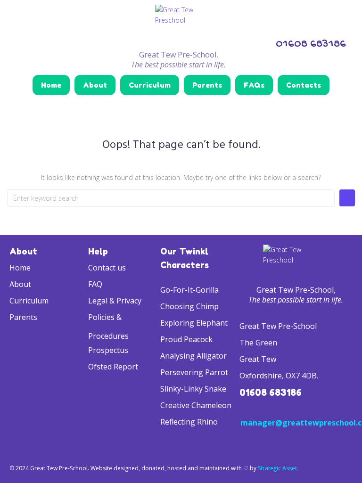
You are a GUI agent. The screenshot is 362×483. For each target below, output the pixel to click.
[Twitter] (40, 42)
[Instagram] (15, 42)
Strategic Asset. (278, 468)
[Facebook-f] (64, 42)
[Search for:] (171, 198)
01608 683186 (270, 392)
